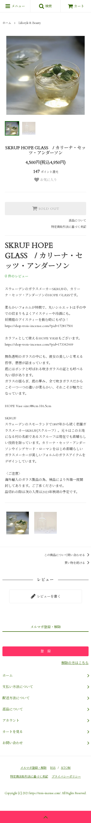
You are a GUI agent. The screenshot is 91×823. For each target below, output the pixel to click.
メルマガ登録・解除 (33, 768)
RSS (53, 768)
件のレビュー (16, 276)
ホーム (6, 23)
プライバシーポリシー (66, 777)
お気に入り (48, 180)
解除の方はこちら (75, 663)
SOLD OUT (48, 208)
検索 (48, 6)
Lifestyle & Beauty (29, 23)
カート (79, 6)
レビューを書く (48, 596)
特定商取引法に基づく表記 (68, 227)
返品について (77, 220)
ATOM (66, 768)
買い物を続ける (75, 563)
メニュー (17, 6)
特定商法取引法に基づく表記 (29, 777)
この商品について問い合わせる (65, 555)
